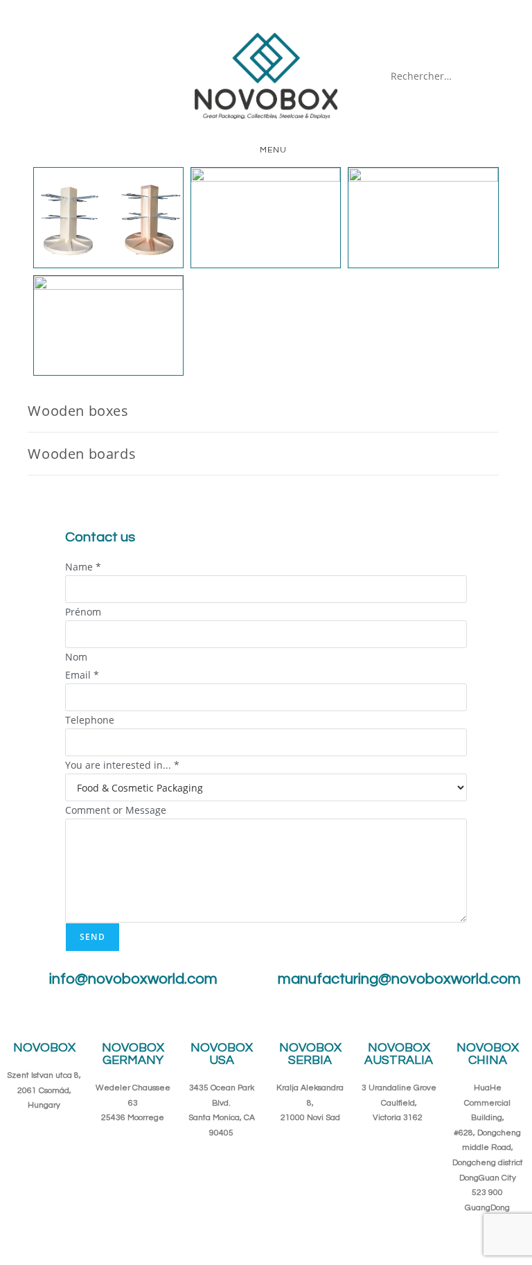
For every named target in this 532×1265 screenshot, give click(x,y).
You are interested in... (122, 764)
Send (92, 937)
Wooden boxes (78, 410)
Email (82, 674)
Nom (76, 656)
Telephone (89, 719)
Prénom (83, 611)
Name (83, 566)
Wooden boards (82, 453)
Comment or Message (115, 810)
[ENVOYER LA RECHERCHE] (492, 76)
